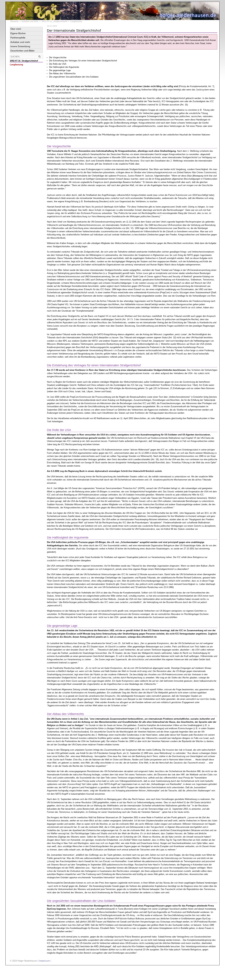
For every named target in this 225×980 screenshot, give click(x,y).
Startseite (14, 21)
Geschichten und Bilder (22, 50)
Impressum (44, 961)
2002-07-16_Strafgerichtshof (54, 21)
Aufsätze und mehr (30, 21)
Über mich (15, 29)
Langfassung (16, 64)
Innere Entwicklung (20, 46)
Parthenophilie (17, 37)
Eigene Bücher (18, 33)
